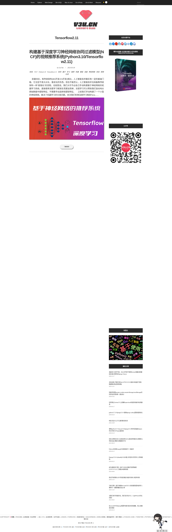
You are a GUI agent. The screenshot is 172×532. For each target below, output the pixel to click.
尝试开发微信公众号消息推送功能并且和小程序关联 (124, 477)
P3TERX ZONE (150, 517)
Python (40, 2)
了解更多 (66, 147)
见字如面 (57, 517)
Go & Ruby (79, 2)
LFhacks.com (128, 517)
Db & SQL (59, 2)
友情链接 (26, 517)
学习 (68, 72)
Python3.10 (42, 72)
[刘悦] (86, 33)
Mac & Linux (69, 2)
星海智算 (49, 517)
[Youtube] (122, 44)
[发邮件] (134, 44)
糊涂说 (86, 519)
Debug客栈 (101, 517)
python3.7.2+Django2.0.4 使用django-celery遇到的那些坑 (125, 412)
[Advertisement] (126, 110)
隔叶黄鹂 (119, 517)
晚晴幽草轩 (110, 517)
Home (33, 2)
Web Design (49, 2)
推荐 (72, 72)
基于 (64, 72)
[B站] (110, 44)
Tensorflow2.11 (52, 72)
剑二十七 (42, 517)
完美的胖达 (80, 517)
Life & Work (89, 2)
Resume (98, 2)
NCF (36, 72)
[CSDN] (116, 44)
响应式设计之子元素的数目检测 (118, 420)
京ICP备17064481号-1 (86, 523)
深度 (85, 72)
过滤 (67, 74)
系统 (97, 72)
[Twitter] (125, 44)
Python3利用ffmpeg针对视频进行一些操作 (121, 449)
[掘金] (128, 44)
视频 (102, 72)
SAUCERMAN (90, 517)
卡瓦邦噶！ (33, 517)
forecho (71, 517)
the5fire (139, 517)
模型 (81, 72)
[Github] (119, 44)
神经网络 (92, 72)
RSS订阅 (19, 517)
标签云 (126, 330)
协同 (59, 72)
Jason (63, 517)
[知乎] (113, 44)
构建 (77, 72)
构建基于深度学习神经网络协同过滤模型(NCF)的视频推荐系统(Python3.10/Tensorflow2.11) (66, 57)
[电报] (131, 44)
